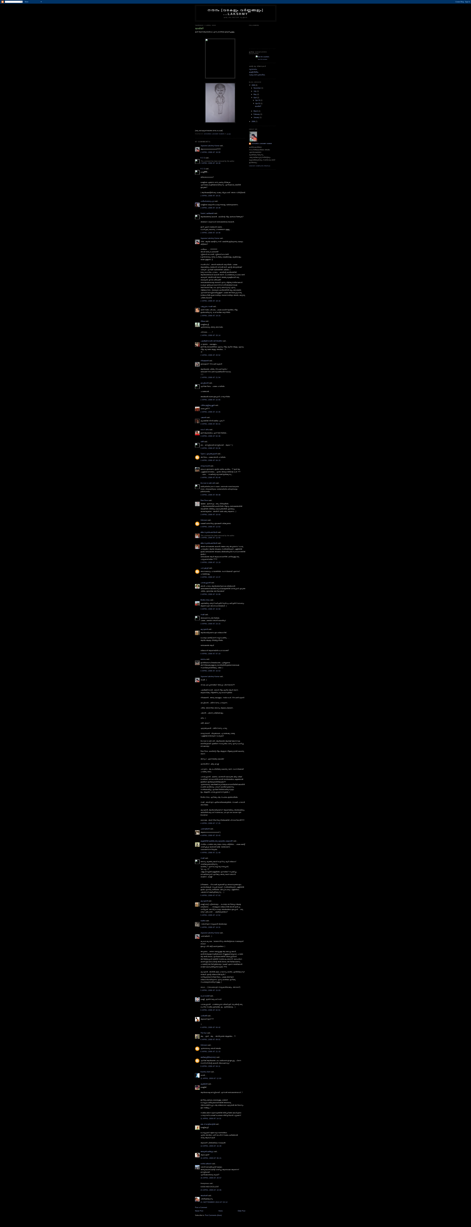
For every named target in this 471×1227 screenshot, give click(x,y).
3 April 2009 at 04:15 (210, 460)
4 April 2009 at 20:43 (210, 835)
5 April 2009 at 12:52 (210, 915)
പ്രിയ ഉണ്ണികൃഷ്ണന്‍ (208, 405)
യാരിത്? (258, 106)
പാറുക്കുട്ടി (204, 568)
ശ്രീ (202, 442)
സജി (202, 614)
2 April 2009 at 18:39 (210, 208)
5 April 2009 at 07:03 (210, 895)
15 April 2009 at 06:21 (211, 1158)
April (255, 97)
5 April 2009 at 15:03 (210, 990)
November (257, 88)
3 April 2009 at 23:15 (210, 624)
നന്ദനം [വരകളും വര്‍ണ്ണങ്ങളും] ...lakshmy (236, 12)
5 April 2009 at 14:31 (210, 927)
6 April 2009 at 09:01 (210, 1039)
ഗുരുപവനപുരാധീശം (257, 75)
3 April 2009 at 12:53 (210, 527)
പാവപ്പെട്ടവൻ (205, 583)
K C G (203, 158)
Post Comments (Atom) (213, 1215)
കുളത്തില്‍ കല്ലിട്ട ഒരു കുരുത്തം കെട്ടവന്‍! (217, 841)
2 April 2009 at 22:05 (210, 400)
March (256, 111)
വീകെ (203, 321)
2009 (253, 85)
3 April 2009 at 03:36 (210, 448)
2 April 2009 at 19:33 (210, 316)
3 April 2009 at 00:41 (210, 424)
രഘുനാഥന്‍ (205, 466)
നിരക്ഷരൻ (205, 361)
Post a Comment (201, 1207)
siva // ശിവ (205, 430)
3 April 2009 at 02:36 (210, 436)
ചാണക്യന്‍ (205, 829)
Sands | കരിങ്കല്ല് (207, 213)
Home (220, 1211)
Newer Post (199, 1211)
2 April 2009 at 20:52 (210, 355)
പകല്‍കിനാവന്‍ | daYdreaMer (211, 341)
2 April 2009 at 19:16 (210, 301)
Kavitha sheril (205, 1072)
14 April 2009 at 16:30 (211, 1146)
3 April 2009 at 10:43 (210, 515)
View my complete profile (259, 166)
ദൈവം (203, 659)
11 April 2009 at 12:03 (211, 1078)
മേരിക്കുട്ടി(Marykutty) (208, 1057)
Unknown (204, 520)
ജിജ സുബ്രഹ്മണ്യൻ (209, 532)
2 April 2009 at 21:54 (210, 377)
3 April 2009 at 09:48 (210, 495)
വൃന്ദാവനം (253, 69)
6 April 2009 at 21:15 (210, 1051)
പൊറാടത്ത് (205, 996)
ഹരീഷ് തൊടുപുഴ (207, 201)
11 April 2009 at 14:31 (211, 1118)
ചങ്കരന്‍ (203, 417)
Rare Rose (204, 500)
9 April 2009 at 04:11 (210, 1066)
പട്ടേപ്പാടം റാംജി (206, 306)
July (255, 91)
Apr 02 (258, 103)
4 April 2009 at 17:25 (210, 823)
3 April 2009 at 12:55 (210, 538)
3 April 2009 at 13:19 (210, 562)
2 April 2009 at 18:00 (210, 152)
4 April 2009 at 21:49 (210, 853)
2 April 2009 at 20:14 (210, 335)
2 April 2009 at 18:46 (210, 233)
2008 (253, 121)
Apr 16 (258, 100)
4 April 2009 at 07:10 (210, 654)
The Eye (204, 1033)
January (257, 117)
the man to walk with (208, 483)
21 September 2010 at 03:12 (214, 1202)
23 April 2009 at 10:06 (211, 1190)
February (257, 114)
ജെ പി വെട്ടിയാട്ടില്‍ (208, 1124)
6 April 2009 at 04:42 (210, 1027)
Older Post (241, 1211)
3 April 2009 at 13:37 (210, 577)
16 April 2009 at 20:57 (211, 1178)
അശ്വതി (204, 1195)
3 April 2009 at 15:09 (210, 594)
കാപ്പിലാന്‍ (204, 383)
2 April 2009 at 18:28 (210, 163)
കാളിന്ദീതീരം (253, 72)
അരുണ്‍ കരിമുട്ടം (207, 1151)
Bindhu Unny (205, 600)
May (255, 94)
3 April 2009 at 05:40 (210, 477)
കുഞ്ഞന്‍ (204, 1084)
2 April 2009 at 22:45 (210, 412)
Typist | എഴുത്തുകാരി (209, 454)
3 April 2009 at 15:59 (210, 609)
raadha (203, 921)
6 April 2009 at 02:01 (210, 1010)
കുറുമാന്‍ (204, 629)
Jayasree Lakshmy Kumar (210, 146)
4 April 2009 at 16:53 (210, 671)
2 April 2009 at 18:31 (210, 196)
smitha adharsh (206, 1164)
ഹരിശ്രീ (204, 1016)
